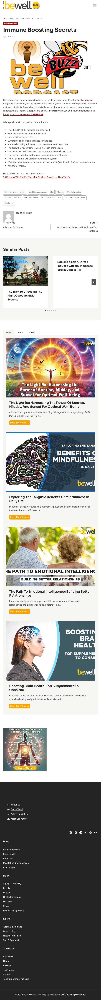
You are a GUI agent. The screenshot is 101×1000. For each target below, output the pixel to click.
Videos (6, 974)
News (6, 961)
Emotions (8, 858)
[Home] (4, 18)
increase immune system (74, 197)
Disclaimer (80, 994)
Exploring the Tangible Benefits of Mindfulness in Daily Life (49, 499)
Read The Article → (20, 423)
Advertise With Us (20, 814)
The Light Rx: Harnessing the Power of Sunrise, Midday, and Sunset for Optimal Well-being (47, 405)
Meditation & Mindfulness (16, 863)
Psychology (9, 867)
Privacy (41, 994)
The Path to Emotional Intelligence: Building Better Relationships (50, 594)
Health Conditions (12, 897)
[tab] (45, 310)
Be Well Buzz (10, 37)
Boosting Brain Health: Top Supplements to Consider (44, 688)
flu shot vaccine (84, 100)
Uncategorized (10, 23)
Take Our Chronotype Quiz (16, 979)
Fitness (6, 892)
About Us (15, 804)
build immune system (38, 192)
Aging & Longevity (12, 883)
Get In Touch (17, 809)
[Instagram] (80, 832)
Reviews (7, 965)
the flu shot (9, 203)
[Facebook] (70, 832)
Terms (49, 994)
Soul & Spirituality (12, 940)
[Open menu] (95, 5)
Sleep (6, 906)
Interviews (8, 956)
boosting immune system (15, 192)
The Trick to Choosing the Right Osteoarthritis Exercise (24, 295)
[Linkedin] (75, 832)
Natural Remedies (12, 935)
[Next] (94, 282)
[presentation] (25, 271)
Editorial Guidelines (64, 994)
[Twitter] (85, 832)
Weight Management (13, 910)
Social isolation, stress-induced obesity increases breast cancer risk (75, 265)
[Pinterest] (90, 832)
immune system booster (51, 197)
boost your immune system (23, 114)
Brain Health (9, 854)
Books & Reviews (11, 849)
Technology (9, 970)
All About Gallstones (13, 225)
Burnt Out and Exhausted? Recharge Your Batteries (77, 227)
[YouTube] (95, 832)
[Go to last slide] (7, 282)
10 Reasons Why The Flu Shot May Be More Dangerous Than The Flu (36, 177)
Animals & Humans (12, 926)
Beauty (6, 888)
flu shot (60, 192)
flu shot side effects (12, 197)
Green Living (9, 931)
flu (51, 192)
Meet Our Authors (20, 819)
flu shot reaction (74, 192)
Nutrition (7, 901)
